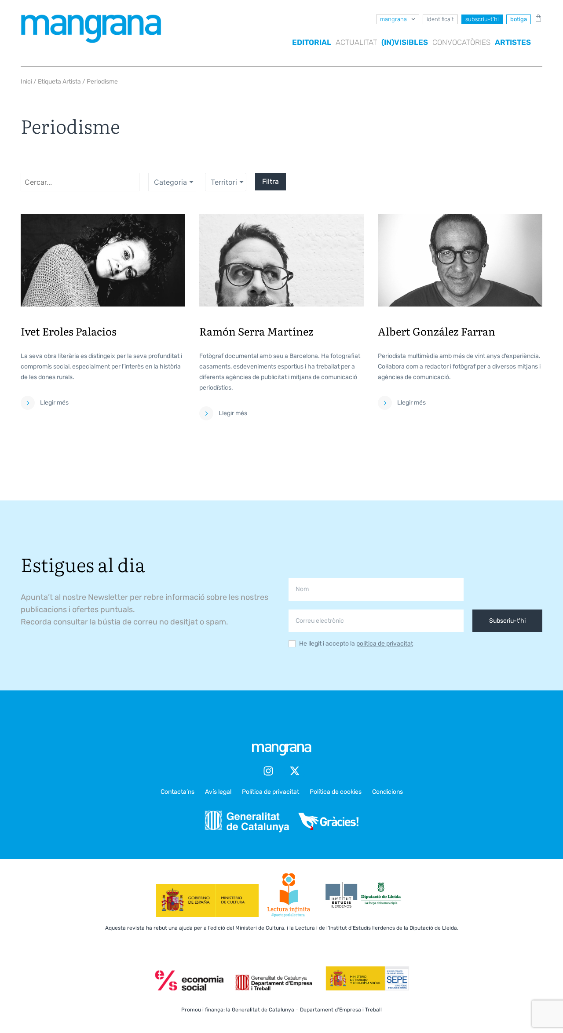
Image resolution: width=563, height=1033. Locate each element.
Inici (26, 81)
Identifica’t (440, 19)
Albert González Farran (436, 331)
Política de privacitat (270, 792)
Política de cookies (336, 792)
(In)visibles (404, 42)
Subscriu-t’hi (482, 19)
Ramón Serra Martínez (256, 331)
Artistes (513, 42)
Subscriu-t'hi (507, 620)
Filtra (270, 181)
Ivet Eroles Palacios (69, 331)
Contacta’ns (177, 792)
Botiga (518, 19)
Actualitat (356, 42)
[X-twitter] (294, 770)
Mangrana (393, 19)
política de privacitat (384, 643)
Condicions (387, 792)
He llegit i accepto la (356, 644)
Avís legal (218, 792)
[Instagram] (268, 770)
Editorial (311, 42)
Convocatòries (461, 42)
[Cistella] (536, 18)
